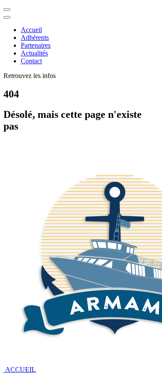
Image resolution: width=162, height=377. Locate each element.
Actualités (34, 53)
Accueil (31, 29)
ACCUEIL (19, 369)
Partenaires (36, 45)
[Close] (6, 17)
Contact (31, 61)
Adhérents (35, 37)
